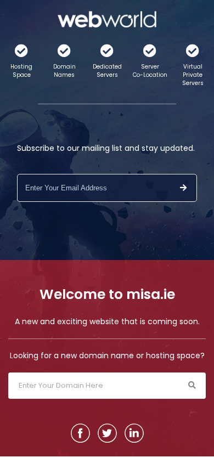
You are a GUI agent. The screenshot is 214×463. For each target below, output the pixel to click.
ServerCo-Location (150, 71)
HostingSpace (21, 71)
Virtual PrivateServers (193, 75)
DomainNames (64, 71)
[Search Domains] (191, 385)
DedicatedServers (107, 71)
